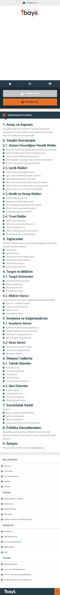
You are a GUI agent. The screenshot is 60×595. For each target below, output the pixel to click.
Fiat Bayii (7, 481)
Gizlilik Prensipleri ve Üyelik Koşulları (18, 519)
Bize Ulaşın (8, 514)
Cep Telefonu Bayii (11, 476)
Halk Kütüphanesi (10, 537)
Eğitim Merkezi (9, 547)
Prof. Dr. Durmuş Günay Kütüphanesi (17, 575)
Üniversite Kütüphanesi (12, 542)
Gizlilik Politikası (10, 509)
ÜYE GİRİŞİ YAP (31, 102)
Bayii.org (7, 466)
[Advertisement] (30, 51)
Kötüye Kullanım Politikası (13, 499)
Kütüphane (8, 531)
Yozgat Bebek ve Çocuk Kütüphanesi (17, 580)
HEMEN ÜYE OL (32, 93)
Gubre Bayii (8, 471)
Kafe (6, 552)
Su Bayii (7, 487)
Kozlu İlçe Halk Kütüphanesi (14, 569)
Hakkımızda (8, 504)
